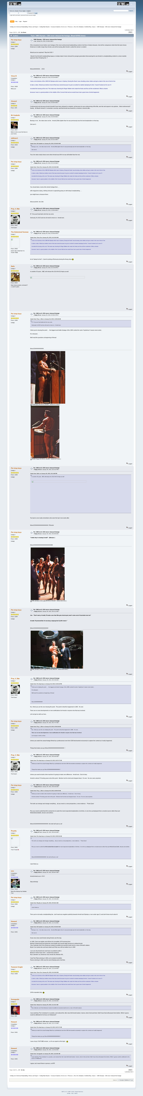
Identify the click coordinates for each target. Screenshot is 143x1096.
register (29, 11)
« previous (127, 30)
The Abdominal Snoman (19, 232)
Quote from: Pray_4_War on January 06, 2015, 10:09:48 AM (45, 319)
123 (19, 32)
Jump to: (115, 1080)
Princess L (70, 26)
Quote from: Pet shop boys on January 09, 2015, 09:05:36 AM (46, 836)
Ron (75, 26)
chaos (93, 26)
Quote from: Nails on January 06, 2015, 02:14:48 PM (43, 473)
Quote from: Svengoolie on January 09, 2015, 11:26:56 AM (45, 1053)
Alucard (14, 101)
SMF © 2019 (71, 1091)
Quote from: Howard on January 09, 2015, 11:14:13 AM (44, 1004)
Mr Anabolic (15, 115)
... (17, 32)
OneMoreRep (87, 26)
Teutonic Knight (17, 967)
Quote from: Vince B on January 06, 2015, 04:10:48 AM (44, 167)
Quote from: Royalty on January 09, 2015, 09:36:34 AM (44, 902)
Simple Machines (79, 1091)
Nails (13, 266)
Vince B (14, 76)
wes (12, 871)
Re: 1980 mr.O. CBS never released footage (46, 75)
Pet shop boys (16, 40)
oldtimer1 (14, 138)
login (24, 11)
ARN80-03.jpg (35, 459)
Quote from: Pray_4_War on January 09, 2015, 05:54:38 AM (45, 726)
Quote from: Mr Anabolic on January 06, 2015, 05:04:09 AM (45, 143)
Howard (14, 921)
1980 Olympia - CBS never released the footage (47, 39)
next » (131, 30)
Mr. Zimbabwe (80, 26)
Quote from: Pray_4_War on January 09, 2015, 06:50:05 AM (45, 790)
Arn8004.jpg (34, 404)
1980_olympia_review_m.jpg (38, 669)
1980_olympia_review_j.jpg (38, 600)
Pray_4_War (15, 209)
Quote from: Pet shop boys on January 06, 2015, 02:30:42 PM (46, 683)
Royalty (14, 831)
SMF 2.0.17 (64, 1091)
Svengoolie (15, 999)
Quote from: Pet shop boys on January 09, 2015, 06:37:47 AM (46, 760)
